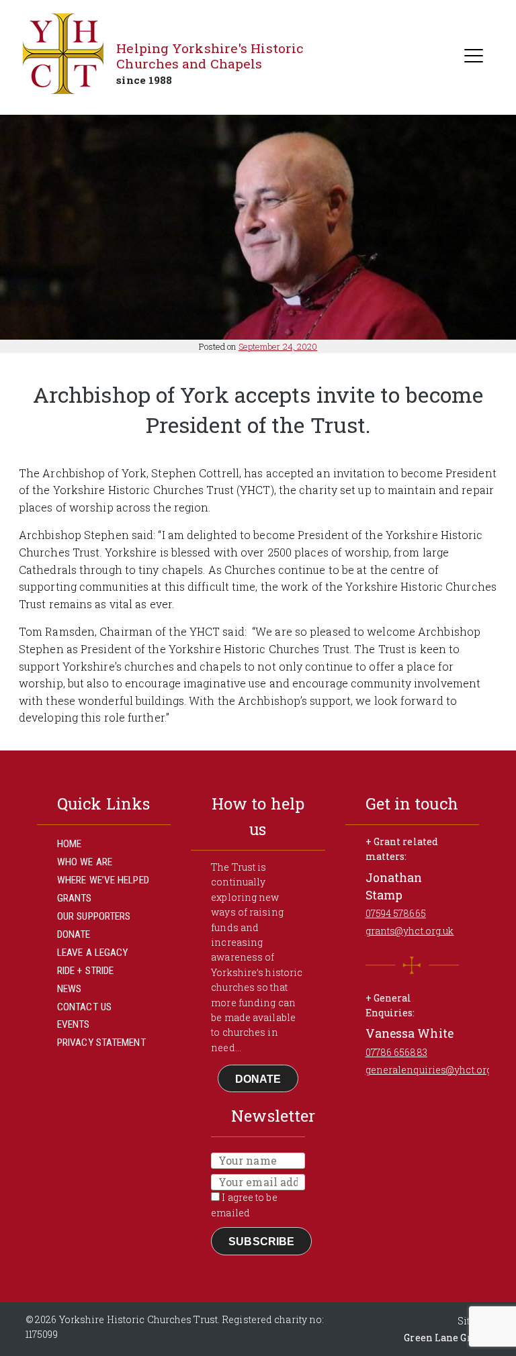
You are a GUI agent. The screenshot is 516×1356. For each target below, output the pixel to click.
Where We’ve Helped (103, 880)
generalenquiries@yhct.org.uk (435, 1069)
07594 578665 (396, 913)
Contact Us (84, 1007)
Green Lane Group (446, 1337)
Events (73, 1024)
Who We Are (84, 862)
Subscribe (261, 1241)
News (69, 989)
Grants (74, 898)
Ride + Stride (85, 971)
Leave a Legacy (92, 953)
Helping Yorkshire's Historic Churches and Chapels (210, 56)
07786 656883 (396, 1052)
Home (69, 844)
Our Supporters (93, 916)
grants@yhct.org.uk (410, 930)
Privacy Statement (101, 1042)
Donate (74, 934)
